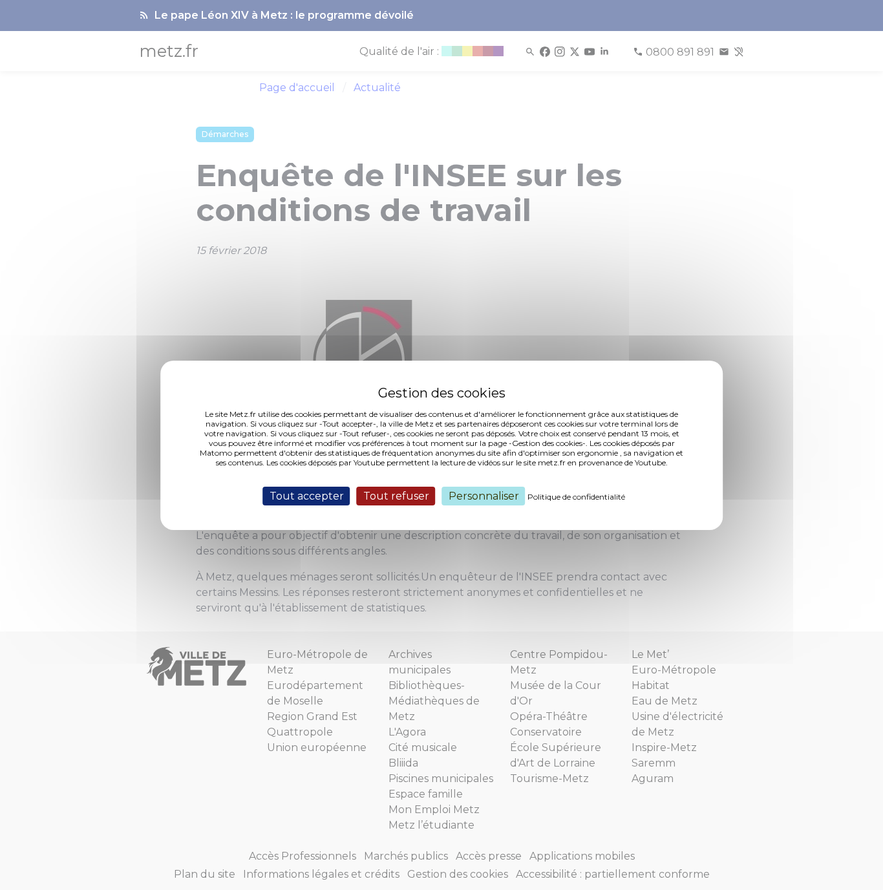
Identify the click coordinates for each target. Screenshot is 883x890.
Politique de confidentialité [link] (576, 496)
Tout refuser (396, 495)
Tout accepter (307, 495)
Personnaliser (484, 495)
